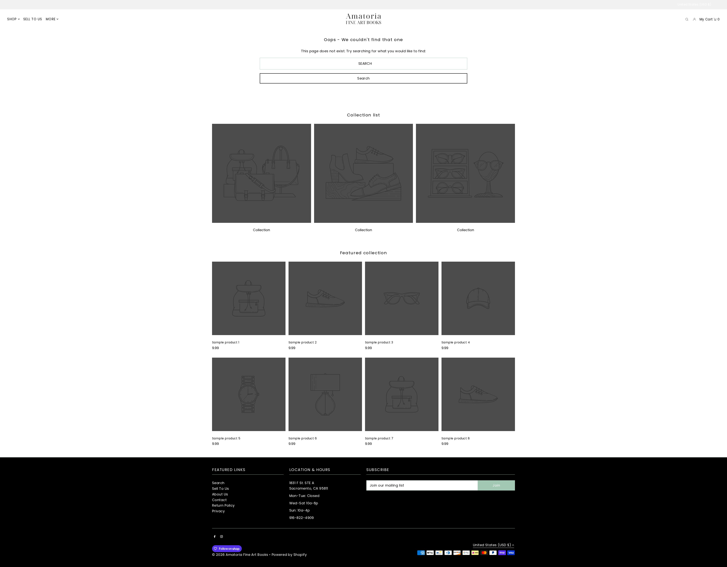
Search (218, 482)
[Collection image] (261, 222)
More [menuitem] (50, 19)
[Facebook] (214, 537)
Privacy (218, 511)
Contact (219, 500)
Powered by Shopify (289, 554)
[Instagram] (221, 537)
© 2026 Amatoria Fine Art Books (240, 554)
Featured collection (363, 253)
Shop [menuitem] (12, 19)
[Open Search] (686, 19)
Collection (261, 230)
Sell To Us (220, 488)
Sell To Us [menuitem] (32, 19)
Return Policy (223, 505)
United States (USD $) (694, 4)
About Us (220, 494)
